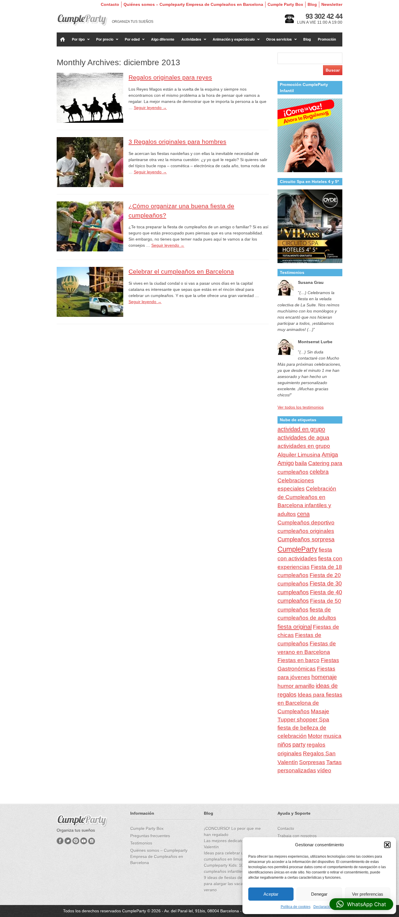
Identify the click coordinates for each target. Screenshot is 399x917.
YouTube (83, 840)
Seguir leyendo (150, 107)
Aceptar (270, 894)
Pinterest (75, 840)
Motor (315, 736)
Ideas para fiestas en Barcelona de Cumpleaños (309, 703)
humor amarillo (296, 686)
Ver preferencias (367, 894)
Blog (312, 4)
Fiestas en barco (298, 660)
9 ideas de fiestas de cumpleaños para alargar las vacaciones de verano (235, 883)
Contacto (110, 4)
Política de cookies (295, 907)
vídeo (324, 770)
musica (332, 736)
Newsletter (331, 4)
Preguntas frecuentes (150, 835)
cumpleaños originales (305, 531)
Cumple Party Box (285, 4)
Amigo (285, 463)
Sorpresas (312, 762)
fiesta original (294, 627)
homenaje (324, 677)
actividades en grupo (303, 446)
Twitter (68, 840)
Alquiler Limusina (298, 455)
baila (301, 463)
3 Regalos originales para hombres (177, 141)
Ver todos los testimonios (300, 407)
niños (284, 744)
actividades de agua (303, 437)
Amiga (330, 454)
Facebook (60, 840)
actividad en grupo (301, 429)
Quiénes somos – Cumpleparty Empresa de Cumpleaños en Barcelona (193, 4)
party (299, 744)
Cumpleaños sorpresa (305, 539)
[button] (387, 845)
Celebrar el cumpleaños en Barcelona (181, 271)
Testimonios (141, 843)
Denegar (319, 894)
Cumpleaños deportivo (305, 522)
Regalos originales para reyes (170, 77)
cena (303, 514)
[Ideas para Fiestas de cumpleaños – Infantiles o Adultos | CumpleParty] (82, 19)
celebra (319, 472)
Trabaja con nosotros (297, 835)
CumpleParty (297, 549)
